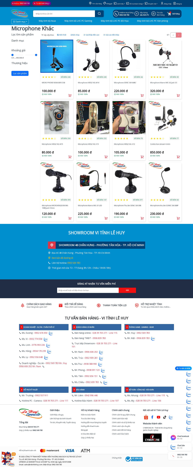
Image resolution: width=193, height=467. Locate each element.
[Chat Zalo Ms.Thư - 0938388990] (189, 408)
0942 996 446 (91, 395)
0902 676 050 (41, 332)
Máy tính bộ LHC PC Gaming (78, 20)
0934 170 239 (39, 351)
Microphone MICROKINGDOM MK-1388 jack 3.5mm (55, 206)
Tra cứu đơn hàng (88, 418)
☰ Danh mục (19, 21)
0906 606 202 (91, 351)
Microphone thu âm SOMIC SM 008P (164, 205)
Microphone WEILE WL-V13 (88, 144)
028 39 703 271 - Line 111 (55, 400)
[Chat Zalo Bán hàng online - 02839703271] (189, 374)
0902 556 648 (36, 357)
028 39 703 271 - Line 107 (106, 400)
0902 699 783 (92, 382)
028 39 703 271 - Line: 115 (152, 395)
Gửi (127, 290)
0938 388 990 (90, 364)
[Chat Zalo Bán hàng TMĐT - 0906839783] (189, 381)
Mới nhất (62, 35)
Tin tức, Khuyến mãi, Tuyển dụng (62, 422)
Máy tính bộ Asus (47, 20)
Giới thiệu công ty (57, 415)
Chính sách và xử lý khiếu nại (123, 422)
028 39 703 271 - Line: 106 (148, 400)
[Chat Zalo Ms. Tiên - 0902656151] (189, 422)
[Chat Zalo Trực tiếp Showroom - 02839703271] (189, 388)
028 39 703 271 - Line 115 (105, 332)
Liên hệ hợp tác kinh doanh (60, 418)
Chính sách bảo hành (120, 434)
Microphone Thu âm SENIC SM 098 (127, 205)
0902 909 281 (91, 357)
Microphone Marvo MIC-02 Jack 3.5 (163, 82)
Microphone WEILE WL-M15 (52, 144)
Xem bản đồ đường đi (62, 257)
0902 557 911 (41, 395)
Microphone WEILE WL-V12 (124, 144)
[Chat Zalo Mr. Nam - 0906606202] (189, 394)
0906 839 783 (99, 338)
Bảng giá (109, 4)
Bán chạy (75, 35)
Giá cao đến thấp (112, 35)
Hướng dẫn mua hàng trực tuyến (94, 422)
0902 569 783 (25, 3)
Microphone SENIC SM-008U (125, 82)
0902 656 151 (91, 376)
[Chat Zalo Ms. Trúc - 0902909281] (189, 401)
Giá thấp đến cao (92, 35)
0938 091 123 (93, 370)
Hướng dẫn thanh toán (90, 426)
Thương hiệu (19, 63)
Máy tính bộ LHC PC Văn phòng (152, 20)
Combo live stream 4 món (160, 144)
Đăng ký (179, 4)
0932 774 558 (35, 338)
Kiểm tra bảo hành (88, 415)
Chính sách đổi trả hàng (121, 430)
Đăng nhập (167, 4)
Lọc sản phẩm (20, 73)
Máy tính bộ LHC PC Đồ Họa (114, 20)
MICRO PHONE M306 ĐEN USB (53, 82)
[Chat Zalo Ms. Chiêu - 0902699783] (189, 429)
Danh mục (17, 40)
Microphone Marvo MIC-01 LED (90, 205)
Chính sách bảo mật (119, 418)
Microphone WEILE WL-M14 (88, 82)
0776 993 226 (38, 345)
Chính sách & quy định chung (123, 415)
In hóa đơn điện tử (88, 434)
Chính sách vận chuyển (121, 426)
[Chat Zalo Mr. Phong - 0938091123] (189, 415)
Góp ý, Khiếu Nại (87, 437)
